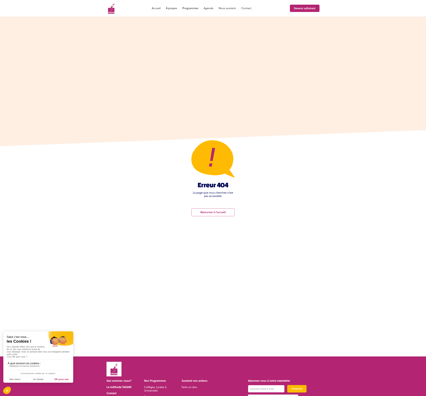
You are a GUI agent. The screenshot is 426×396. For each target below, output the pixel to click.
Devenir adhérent (305, 8)
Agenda (208, 8)
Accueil (156, 8)
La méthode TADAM (118, 387)
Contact (246, 8)
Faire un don (189, 387)
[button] (171, 8)
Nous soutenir (227, 8)
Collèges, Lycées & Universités (155, 388)
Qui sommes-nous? (118, 381)
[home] (111, 8)
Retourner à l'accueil (213, 212)
